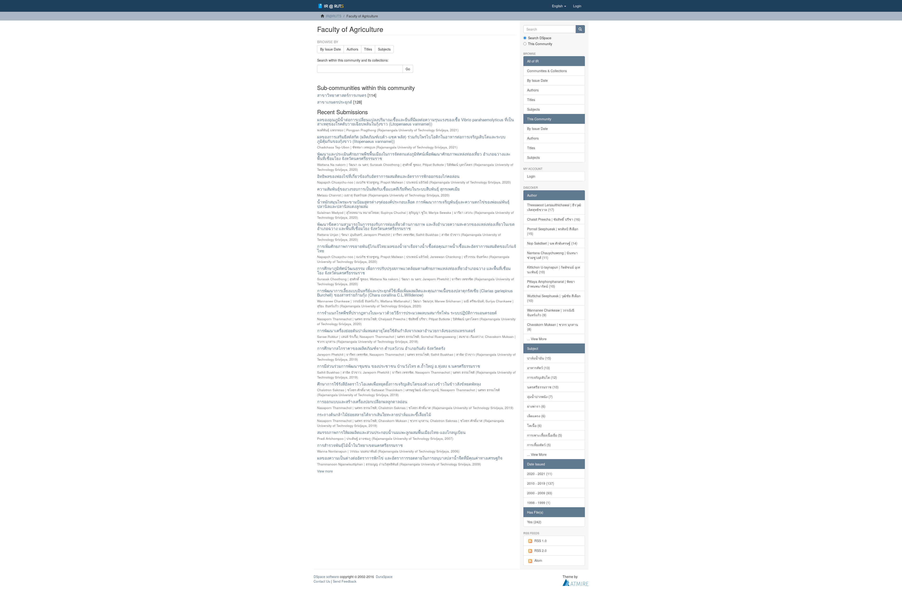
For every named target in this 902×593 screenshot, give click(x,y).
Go (408, 68)
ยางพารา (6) (536, 406)
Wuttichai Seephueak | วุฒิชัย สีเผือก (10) (553, 298)
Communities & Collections (547, 70)
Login (531, 176)
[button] (559, 6)
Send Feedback (344, 581)
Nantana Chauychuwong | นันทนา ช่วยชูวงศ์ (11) (552, 255)
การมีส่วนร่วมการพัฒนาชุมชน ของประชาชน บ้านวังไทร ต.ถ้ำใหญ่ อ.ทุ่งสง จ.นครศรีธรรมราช (398, 366)
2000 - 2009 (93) (539, 493)
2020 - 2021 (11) (539, 473)
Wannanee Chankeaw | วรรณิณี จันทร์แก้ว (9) (550, 312)
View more (325, 471)
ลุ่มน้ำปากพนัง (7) (540, 396)
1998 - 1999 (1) (538, 502)
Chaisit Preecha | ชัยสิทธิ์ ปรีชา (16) (553, 219)
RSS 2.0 (540, 550)
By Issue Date (330, 49)
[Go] (580, 29)
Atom (538, 560)
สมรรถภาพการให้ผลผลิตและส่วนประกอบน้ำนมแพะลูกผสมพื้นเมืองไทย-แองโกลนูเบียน (391, 432)
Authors (352, 49)
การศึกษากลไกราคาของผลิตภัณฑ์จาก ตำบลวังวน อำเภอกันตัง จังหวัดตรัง (381, 348)
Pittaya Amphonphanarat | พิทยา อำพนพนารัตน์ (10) (551, 284)
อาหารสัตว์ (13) (538, 367)
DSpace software (326, 576)
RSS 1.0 (540, 540)
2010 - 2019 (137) (540, 483)
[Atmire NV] (575, 581)
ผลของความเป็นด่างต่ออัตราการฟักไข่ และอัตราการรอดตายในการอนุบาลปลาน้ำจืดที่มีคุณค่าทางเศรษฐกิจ (409, 458)
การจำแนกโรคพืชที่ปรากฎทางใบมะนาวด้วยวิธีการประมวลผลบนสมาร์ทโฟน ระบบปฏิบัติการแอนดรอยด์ (407, 313)
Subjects (384, 49)
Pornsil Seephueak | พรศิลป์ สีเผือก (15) (552, 231)
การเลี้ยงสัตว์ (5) (539, 444)
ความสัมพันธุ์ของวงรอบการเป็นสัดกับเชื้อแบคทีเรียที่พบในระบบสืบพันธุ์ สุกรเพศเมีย (388, 189)
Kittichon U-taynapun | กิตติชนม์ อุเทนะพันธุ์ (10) (553, 269)
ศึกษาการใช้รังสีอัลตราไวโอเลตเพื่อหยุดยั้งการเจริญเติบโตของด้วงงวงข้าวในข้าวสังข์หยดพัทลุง (399, 384)
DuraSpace (384, 576)
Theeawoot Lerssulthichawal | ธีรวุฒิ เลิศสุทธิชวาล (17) (554, 207)
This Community (540, 43)
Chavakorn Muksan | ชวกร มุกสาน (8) (552, 327)
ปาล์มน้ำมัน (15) (539, 358)
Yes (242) (534, 521)
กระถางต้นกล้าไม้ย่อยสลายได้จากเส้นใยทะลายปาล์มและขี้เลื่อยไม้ (374, 414)
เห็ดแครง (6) (536, 416)
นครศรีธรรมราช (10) (543, 387)
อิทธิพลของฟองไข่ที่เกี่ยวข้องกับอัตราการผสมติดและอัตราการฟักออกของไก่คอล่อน (388, 176)
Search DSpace (539, 37)
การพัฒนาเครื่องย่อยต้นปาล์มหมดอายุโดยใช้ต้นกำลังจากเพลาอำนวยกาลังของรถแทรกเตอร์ (396, 330)
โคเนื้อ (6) (534, 425)
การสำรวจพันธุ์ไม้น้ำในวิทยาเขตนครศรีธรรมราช (360, 445)
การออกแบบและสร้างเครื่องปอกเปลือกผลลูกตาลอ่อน (362, 401)
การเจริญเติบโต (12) (542, 377)
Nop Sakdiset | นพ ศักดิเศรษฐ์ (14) (552, 243)
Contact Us (322, 581)
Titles (368, 49)
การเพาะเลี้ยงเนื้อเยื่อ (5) (544, 435)
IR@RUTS (333, 16)
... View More (537, 338)
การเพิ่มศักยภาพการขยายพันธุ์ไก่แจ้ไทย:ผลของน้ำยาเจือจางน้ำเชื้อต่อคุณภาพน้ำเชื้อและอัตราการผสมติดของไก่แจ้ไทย (416, 248)
